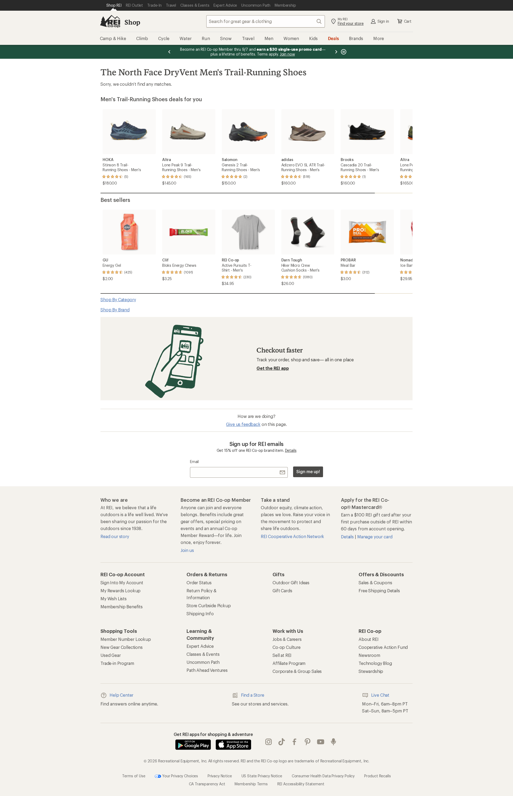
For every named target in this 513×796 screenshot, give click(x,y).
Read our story (114, 536)
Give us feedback (243, 424)
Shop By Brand (115, 309)
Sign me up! (308, 471)
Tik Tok (281, 742)
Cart (407, 21)
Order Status (199, 582)
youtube (320, 742)
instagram (268, 742)
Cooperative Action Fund (383, 647)
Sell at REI (282, 655)
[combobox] (265, 21)
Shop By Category (118, 299)
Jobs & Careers (287, 639)
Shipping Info (200, 613)
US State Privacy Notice (262, 775)
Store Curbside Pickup (208, 605)
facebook (294, 742)
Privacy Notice (220, 775)
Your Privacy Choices (179, 775)
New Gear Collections (121, 647)
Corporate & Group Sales (297, 671)
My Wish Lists (113, 598)
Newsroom (369, 655)
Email (194, 461)
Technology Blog (375, 663)
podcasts (333, 742)
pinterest (307, 742)
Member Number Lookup (125, 639)
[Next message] (336, 52)
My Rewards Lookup (120, 590)
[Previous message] (169, 52)
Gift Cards (282, 590)
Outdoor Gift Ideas (291, 582)
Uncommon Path (203, 662)
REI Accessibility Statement (300, 784)
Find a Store (252, 694)
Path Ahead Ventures (207, 670)
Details (291, 450)
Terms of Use (133, 775)
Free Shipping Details (379, 590)
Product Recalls (377, 775)
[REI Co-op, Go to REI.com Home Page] (110, 21)
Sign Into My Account (121, 582)
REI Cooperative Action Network (292, 536)
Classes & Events (202, 654)
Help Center (121, 694)
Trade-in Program (117, 663)
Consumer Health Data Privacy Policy (323, 775)
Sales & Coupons (375, 582)
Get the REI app (272, 368)
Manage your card (374, 536)
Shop (132, 22)
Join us (187, 550)
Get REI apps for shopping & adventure (213, 734)
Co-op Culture (287, 647)
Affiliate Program (289, 663)
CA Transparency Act (207, 784)
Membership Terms (251, 784)
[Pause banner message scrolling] (343, 52)
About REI (369, 639)
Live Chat (380, 694)
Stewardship (371, 671)
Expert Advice (200, 646)
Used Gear (110, 655)
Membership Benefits (121, 606)
